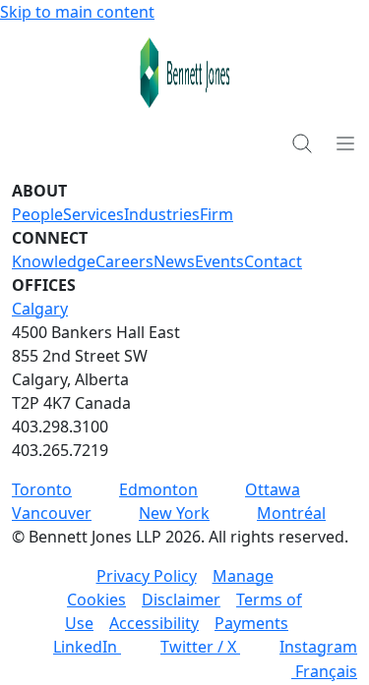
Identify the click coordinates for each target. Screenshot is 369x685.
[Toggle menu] (345, 142)
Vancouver (52, 513)
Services (93, 214)
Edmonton (158, 489)
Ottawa (272, 489)
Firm (216, 214)
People (37, 214)
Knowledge (53, 261)
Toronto (42, 489)
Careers (124, 261)
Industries (162, 214)
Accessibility (154, 623)
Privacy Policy (146, 576)
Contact (273, 261)
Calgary (40, 308)
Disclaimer (181, 599)
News (174, 261)
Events (219, 261)
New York (174, 513)
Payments (251, 623)
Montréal (291, 513)
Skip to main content (77, 12)
